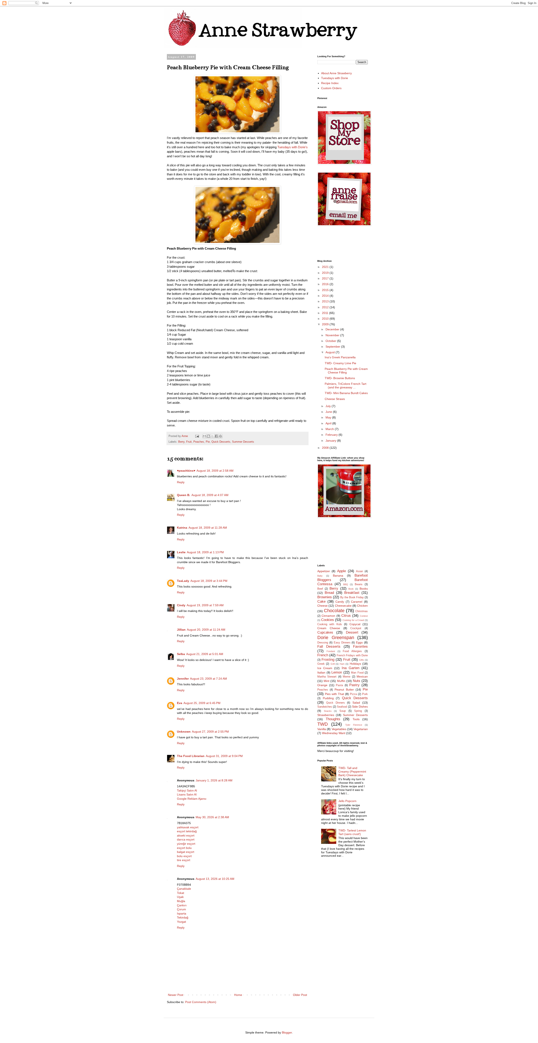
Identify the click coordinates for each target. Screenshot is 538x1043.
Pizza (353, 694)
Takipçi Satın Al (187, 790)
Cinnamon (328, 615)
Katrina (182, 527)
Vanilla (321, 729)
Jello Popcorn (347, 801)
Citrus (346, 616)
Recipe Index (330, 83)
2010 (326, 318)
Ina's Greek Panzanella (340, 357)
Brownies (324, 597)
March (330, 429)
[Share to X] (212, 436)
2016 (326, 284)
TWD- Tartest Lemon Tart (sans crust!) (352, 832)
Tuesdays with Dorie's (292, 147)
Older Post (300, 995)
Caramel (356, 601)
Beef (320, 588)
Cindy (181, 605)
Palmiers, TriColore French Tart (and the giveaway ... (345, 385)
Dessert (352, 632)
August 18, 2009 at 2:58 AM (214, 470)
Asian (359, 571)
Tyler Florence (353, 725)
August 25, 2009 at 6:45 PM (201, 703)
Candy (339, 601)
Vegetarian (360, 729)
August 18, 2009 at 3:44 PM (208, 580)
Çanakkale (184, 888)
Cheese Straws (335, 399)
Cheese (322, 605)
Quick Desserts (220, 441)
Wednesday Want (333, 733)
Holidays (355, 663)
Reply (181, 482)
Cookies (327, 620)
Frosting (328, 660)
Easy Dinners (342, 642)
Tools (356, 719)
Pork (365, 694)
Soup (342, 710)
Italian (321, 672)
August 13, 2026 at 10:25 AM (215, 878)
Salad (356, 702)
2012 (326, 307)
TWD (322, 724)
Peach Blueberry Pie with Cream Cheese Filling (346, 370)
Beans (359, 584)
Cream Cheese (328, 628)
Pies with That (334, 694)
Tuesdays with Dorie (334, 78)
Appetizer (323, 571)
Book (351, 589)
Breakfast (351, 593)
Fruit (189, 441)
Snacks (328, 711)
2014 (326, 295)
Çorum (181, 909)
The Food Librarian (190, 756)
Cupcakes (325, 632)
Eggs (359, 642)
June (329, 411)
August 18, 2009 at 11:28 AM (208, 527)
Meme (346, 676)
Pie (208, 441)
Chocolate (334, 610)
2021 (326, 267)
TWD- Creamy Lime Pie (340, 363)
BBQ (345, 584)
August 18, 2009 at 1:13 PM (205, 552)
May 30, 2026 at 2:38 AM (212, 817)
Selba (181, 654)
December (333, 329)
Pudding (328, 698)
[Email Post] (197, 436)
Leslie (181, 552)
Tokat (180, 893)
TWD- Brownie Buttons (340, 378)
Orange (322, 685)
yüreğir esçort (186, 843)
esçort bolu (184, 848)
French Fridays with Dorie (352, 655)
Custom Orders (331, 88)
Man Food (357, 672)
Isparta (181, 913)
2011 (325, 313)
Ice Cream (324, 668)
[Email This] (204, 436)
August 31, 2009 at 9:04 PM (224, 756)
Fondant (331, 651)
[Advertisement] (393, 242)
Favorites (360, 647)
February (332, 434)
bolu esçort (184, 856)
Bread (329, 593)
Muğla (181, 901)
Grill (333, 664)
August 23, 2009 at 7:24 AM (208, 678)
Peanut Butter (344, 689)
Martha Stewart (326, 676)
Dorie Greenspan (335, 637)
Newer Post (175, 995)
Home (238, 995)
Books (364, 588)
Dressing (322, 642)
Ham (342, 664)
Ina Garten (350, 668)
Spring (358, 710)
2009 (326, 324)
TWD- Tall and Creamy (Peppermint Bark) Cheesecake (352, 771)
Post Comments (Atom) (200, 1002)
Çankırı (182, 905)
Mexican (362, 676)
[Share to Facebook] (216, 436)
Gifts (361, 660)
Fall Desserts (328, 647)
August (331, 352)
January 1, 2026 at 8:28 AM (214, 780)
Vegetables (339, 729)
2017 (326, 278)
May (329, 417)
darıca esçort (185, 839)
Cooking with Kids (329, 624)
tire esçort (183, 860)
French (322, 655)
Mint (326, 681)
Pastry (354, 685)
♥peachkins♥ (186, 470)
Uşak (180, 897)
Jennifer (183, 678)
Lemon (336, 672)
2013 (326, 301)
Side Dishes (360, 706)
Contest (364, 616)
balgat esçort (185, 852)
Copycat (354, 624)
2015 (326, 290)
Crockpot (355, 628)
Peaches (198, 441)
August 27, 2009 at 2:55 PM (210, 731)
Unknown (184, 731)
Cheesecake (343, 605)
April (329, 423)
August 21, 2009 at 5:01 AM (204, 654)
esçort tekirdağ (187, 831)
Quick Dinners (335, 702)
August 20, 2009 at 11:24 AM (206, 629)
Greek (321, 663)
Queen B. (183, 495)
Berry (181, 441)
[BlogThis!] (208, 436)
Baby (320, 575)
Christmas (361, 611)
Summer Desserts (243, 441)
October (331, 341)
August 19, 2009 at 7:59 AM (205, 605)
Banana (338, 575)
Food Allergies (352, 651)
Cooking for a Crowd (353, 620)
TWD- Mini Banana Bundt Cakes (346, 393)
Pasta (339, 685)
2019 (326, 272)
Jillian (181, 629)
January (331, 440)
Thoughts (333, 719)
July (329, 406)
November (333, 335)
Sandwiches (324, 706)
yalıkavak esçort (187, 827)
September (333, 346)
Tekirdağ (182, 917)
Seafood (342, 706)
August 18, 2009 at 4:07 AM (209, 495)
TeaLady (183, 580)
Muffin (341, 681)
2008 (326, 447)
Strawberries (325, 715)
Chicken (362, 605)
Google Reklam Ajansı (191, 798)
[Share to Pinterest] (220, 436)
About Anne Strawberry (336, 73)
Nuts (356, 681)
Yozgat (181, 921)
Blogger (287, 1032)
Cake (321, 602)
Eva (179, 703)
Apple (341, 571)
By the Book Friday (352, 597)
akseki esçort (185, 835)
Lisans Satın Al (186, 794)
